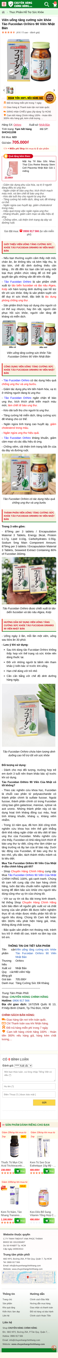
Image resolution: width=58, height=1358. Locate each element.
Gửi (44, 1102)
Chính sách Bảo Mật (39, 1299)
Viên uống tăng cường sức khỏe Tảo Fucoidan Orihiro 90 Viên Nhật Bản (35, 953)
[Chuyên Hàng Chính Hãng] (4, 12)
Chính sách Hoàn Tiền (40, 1315)
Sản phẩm (7, 1303)
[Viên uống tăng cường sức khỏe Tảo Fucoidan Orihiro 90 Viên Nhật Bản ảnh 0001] (29, 746)
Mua (22, 1171)
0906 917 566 (31, 231)
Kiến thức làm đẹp (11, 1311)
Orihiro (17, 124)
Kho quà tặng (9, 1307)
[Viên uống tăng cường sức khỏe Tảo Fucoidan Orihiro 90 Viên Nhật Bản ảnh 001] (29, 603)
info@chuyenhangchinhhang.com (24, 1340)
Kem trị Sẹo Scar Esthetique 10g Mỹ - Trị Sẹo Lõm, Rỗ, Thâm (43, 1165)
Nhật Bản (44, 124)
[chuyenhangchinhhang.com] (20, 4)
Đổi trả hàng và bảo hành (41, 1311)
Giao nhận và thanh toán (41, 1307)
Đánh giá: (8, 1065)
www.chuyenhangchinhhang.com (27, 1269)
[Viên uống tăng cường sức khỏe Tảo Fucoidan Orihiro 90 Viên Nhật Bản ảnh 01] (29, 493)
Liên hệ (6, 1315)
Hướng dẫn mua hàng (40, 1303)
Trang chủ (7, 1299)
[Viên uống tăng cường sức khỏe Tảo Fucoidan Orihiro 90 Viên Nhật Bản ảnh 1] (29, 347)
